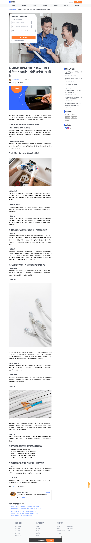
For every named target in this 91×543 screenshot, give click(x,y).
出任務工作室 (24, 497)
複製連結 (22, 82)
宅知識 (13, 5)
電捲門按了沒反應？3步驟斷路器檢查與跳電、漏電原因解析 (25, 506)
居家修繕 (45, 5)
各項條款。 (22, 40)
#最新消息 (67, 120)
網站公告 (17, 528)
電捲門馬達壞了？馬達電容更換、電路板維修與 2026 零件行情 (26, 509)
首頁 (10, 9)
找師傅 (37, 526)
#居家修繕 (67, 114)
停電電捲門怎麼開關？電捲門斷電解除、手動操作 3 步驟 (24, 513)
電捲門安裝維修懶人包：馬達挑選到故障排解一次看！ (24, 515)
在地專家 (38, 533)
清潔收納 (55, 5)
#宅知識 (73, 114)
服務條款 (17, 533)
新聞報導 (77, 5)
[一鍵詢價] (89, 488)
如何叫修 (38, 528)
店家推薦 (24, 5)
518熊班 (59, 526)
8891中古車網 (70, 528)
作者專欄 (48, 492)
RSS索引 (38, 535)
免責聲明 (17, 530)
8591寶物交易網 (61, 530)
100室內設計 (70, 526)
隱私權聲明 (18, 535)
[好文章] (12, 2)
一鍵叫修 (78, 2)
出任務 (68, 530)
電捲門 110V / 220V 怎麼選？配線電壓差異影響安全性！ (24, 511)
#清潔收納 (74, 117)
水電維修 (34, 5)
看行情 (37, 530)
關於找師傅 (18, 526)
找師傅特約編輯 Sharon (16, 79)
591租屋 (59, 533)
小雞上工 (59, 528)
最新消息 (66, 5)
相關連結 (18, 497)
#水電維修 (67, 117)
